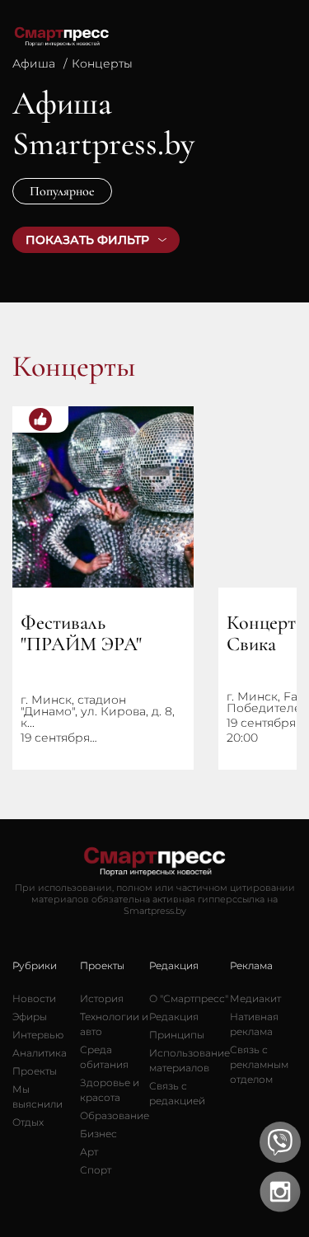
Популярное (62, 191)
